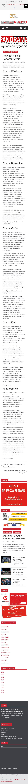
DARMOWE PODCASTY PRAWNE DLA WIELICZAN (14, 537)
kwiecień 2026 (5, 637)
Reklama (15, 768)
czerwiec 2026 (5, 632)
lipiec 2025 (4, 660)
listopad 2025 (4, 650)
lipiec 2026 (4, 629)
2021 (2, 685)
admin (17, 541)
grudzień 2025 (5, 647)
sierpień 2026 (4, 627)
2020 (2, 687)
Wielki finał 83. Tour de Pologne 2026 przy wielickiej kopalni (19, 559)
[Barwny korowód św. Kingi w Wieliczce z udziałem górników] (6, 572)
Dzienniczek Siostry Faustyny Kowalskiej (11, 738)
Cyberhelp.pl (16, 779)
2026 (2, 672)
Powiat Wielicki (7, 532)
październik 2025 (5, 652)
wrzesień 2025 (5, 655)
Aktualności (6, 51)
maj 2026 (3, 634)
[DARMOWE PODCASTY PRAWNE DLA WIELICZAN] (14, 519)
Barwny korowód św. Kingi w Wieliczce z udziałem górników (18, 571)
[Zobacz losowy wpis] (25, 28)
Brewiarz (3, 732)
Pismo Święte (4, 730)
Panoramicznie (16, 529)
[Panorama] (9, 709)
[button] (26, 6)
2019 (2, 690)
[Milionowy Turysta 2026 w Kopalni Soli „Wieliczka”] (6, 582)
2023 (2, 680)
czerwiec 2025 (5, 663)
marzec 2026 (4, 639)
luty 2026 (3, 642)
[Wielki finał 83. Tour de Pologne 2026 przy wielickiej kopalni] (6, 561)
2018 (2, 693)
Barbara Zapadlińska (20, 62)
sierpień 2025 (4, 658)
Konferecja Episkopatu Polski (8, 736)
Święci (3, 734)
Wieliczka (14, 51)
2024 (2, 677)
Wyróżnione (17, 532)
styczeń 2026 (4, 645)
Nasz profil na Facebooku (7, 728)
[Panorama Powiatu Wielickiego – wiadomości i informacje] (3, 28)
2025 (2, 674)
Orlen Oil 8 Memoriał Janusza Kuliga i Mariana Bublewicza (14, 466)
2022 (2, 682)
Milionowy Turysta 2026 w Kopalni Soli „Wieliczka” (19, 581)
